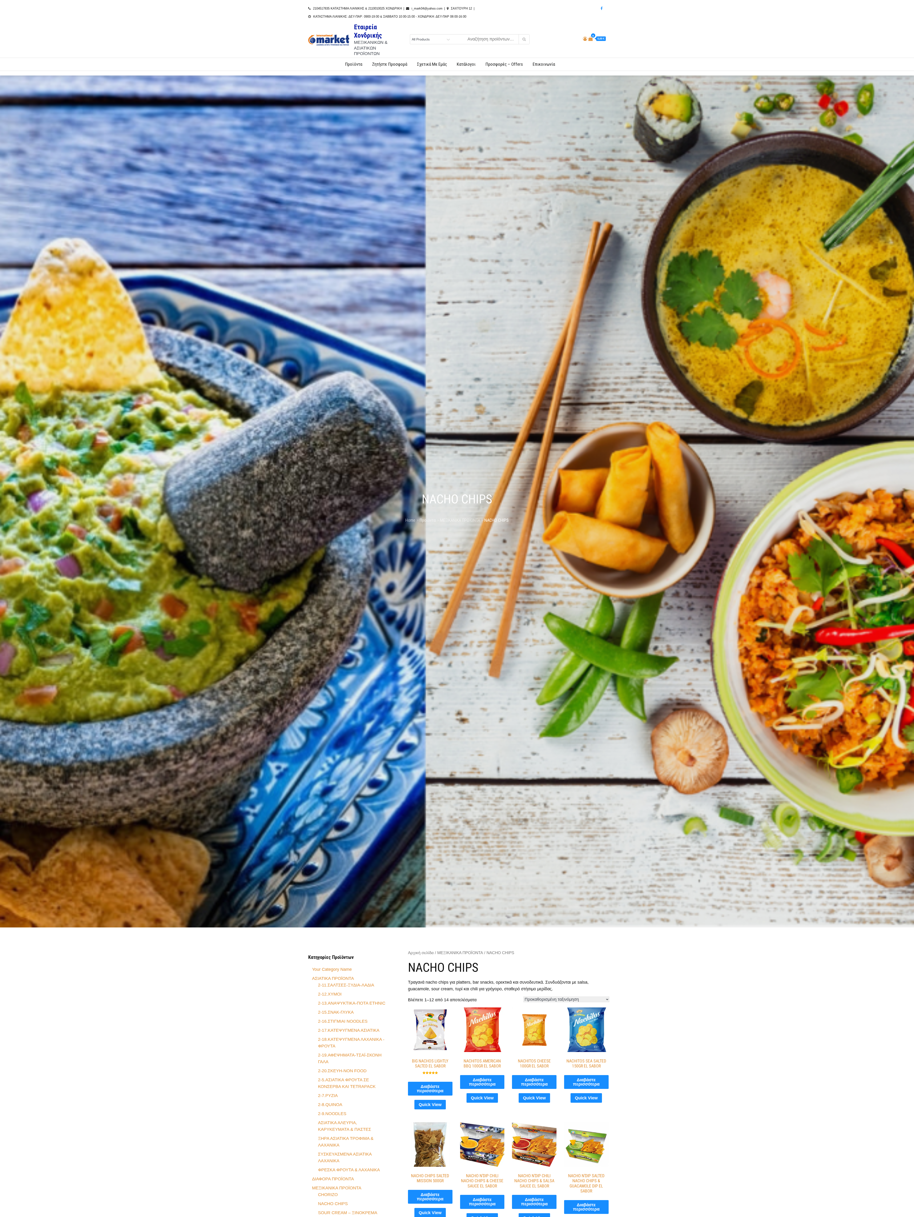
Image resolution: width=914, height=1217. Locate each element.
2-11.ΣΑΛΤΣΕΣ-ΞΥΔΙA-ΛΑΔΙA (346, 985)
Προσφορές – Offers (504, 64)
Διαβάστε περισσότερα (430, 1088)
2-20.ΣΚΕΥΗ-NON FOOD (342, 1070)
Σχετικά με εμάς (432, 64)
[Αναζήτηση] (524, 39)
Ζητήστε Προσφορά (389, 64)
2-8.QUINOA (330, 1104)
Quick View (430, 1104)
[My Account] (585, 38)
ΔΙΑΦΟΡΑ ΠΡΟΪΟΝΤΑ (333, 1179)
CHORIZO (328, 1194)
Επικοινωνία (544, 64)
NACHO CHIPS (333, 1203)
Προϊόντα (353, 64)
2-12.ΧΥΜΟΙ (330, 994)
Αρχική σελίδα (421, 953)
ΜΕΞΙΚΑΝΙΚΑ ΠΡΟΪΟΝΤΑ (460, 953)
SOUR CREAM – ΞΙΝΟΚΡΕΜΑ (347, 1212)
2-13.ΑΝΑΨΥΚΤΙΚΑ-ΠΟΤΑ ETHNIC (351, 1003)
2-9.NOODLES (332, 1113)
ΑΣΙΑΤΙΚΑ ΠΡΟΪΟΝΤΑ (333, 978)
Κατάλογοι (466, 64)
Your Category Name (332, 969)
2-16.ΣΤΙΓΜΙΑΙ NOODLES (343, 1021)
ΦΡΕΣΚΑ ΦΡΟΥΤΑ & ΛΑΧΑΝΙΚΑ (349, 1169)
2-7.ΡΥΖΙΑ (328, 1095)
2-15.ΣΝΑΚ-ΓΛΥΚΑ (336, 1012)
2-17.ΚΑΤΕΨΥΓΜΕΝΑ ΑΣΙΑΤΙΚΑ (348, 1030)
